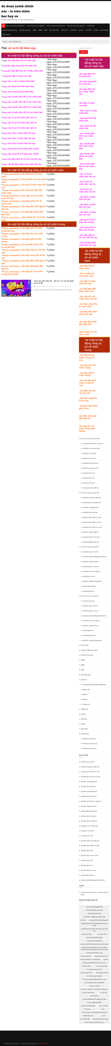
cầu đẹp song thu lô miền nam (88, 305)
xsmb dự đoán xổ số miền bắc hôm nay (94, 1012)
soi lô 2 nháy (103, 1006)
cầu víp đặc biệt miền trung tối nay (87, 383)
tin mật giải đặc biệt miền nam (87, 289)
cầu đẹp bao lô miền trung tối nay (87, 357)
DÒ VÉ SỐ (89, 30)
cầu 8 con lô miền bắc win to (22, 128)
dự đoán (83, 920)
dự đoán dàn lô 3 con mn (90, 567)
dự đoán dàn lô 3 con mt (90, 611)
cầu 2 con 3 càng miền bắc (21, 81)
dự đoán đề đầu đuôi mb (90, 542)
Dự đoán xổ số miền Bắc (94, 941)
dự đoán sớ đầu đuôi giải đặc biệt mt (94, 616)
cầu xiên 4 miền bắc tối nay (21, 143)
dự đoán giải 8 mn (88, 591)
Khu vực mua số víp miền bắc (15, 26)
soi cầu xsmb (94, 996)
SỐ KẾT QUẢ (5, 34)
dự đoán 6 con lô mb (89, 453)
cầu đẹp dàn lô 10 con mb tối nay (24, 159)
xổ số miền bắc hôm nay (100, 1019)
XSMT (45, 30)
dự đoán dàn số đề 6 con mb (91, 517)
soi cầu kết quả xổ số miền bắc (94, 982)
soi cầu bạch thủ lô (86, 973)
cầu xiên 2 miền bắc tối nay (21, 133)
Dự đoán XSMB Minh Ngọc (94, 937)
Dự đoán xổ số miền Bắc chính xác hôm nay (94, 944)
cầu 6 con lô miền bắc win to (22, 122)
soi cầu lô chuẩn (94, 986)
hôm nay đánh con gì (101, 956)
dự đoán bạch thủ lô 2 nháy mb (92, 443)
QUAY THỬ (103, 30)
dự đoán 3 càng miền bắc (90, 507)
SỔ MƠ (96, 30)
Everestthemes (43, 1044)
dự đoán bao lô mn (88, 576)
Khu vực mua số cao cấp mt (75, 26)
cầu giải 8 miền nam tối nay (87, 282)
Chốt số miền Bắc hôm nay (94, 910)
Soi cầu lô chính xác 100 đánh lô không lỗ (94, 989)
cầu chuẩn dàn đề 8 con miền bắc (25, 107)
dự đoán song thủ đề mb (90, 532)
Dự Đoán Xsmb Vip (25, 30)
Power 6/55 (86, 704)
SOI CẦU (81, 30)
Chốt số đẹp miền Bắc (94, 913)
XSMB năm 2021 (88, 1016)
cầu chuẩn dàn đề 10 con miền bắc (25, 112)
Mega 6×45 (85, 690)
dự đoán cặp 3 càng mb (88, 816)
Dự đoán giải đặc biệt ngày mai (98, 920)
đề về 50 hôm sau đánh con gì (94, 1022)
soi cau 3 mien (86, 966)
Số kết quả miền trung (89, 744)
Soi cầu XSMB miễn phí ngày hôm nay (94, 999)
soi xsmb (87, 1009)
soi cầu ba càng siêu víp (94, 969)
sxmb (102, 1009)
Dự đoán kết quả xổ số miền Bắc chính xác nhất (94, 924)
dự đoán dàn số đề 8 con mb (91, 522)
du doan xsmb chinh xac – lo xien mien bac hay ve (17, 11)
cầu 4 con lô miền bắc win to (22, 117)
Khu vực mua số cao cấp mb (35, 26)
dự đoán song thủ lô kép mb (91, 498)
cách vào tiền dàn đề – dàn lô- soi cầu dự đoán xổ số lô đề (54, 282)
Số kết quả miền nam (89, 748)
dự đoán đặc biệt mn (89, 586)
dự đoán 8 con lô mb (89, 458)
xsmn (104, 1016)
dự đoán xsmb (102, 934)
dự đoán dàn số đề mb (89, 512)
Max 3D (84, 694)
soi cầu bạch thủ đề (102, 973)
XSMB (34, 30)
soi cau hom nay (102, 966)
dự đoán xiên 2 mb (88, 473)
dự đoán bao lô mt (88, 601)
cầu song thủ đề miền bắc (21, 91)
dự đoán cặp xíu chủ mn (90, 552)
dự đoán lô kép (87, 934)
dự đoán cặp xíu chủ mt (90, 606)
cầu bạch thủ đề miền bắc (21, 86)
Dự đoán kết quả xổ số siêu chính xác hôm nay (94, 930)
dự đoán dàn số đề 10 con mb (92, 527)
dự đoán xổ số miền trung (94, 953)
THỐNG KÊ (73, 30)
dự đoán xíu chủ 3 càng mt (91, 621)
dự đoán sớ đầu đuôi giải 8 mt (92, 640)
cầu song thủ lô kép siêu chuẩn (23, 153)
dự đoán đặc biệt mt (89, 635)
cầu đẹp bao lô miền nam (87, 267)
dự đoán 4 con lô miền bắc (91, 448)
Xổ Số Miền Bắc (85, 1019)
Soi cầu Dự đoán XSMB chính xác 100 (94, 979)
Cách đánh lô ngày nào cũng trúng (94, 917)
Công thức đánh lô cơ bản (9, 30)
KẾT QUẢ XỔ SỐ (54, 30)
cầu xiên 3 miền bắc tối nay (21, 138)
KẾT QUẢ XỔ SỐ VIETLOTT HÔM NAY (94, 685)
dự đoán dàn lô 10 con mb (91, 537)
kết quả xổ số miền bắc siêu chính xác (94, 963)
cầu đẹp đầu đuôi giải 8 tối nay (88, 312)
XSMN (40, 30)
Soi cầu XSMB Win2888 (94, 1002)
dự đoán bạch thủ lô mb (90, 463)
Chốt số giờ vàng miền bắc (94, 907)
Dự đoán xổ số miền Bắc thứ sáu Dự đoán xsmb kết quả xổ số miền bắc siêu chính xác (94, 948)
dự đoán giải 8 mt (88, 630)
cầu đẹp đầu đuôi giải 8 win (88, 407)
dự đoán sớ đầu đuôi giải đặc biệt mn (94, 557)
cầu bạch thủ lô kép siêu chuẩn (23, 148)
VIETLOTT (64, 30)
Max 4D (84, 699)
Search (83, 52)
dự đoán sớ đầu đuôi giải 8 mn (92, 581)
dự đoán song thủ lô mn (90, 562)
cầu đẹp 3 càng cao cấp (19, 76)
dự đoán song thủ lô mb (90, 468)
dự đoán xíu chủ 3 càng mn (91, 571)
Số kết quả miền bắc (89, 739)
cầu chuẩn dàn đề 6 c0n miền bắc (25, 102)
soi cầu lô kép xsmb (88, 992)
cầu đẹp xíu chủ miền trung (87, 366)
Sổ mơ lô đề (90, 26)
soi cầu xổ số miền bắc (88, 1006)
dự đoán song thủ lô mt (90, 626)
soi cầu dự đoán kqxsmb (94, 976)
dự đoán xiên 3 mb (88, 478)
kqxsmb (105, 959)
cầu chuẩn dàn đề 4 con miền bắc (25, 96)
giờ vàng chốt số (86, 956)
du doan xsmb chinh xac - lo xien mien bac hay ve (57, 286)
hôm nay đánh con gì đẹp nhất (90, 959)
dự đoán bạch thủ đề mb (90, 488)
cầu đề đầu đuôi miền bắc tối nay (24, 164)
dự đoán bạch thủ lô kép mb (91, 503)
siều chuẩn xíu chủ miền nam (86, 274)
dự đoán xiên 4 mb (88, 483)
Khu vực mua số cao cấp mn (55, 26)
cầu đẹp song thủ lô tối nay (88, 399)
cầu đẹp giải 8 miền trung (86, 374)
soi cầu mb (103, 992)
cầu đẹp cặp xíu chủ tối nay (87, 391)
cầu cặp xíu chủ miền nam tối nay (88, 297)
